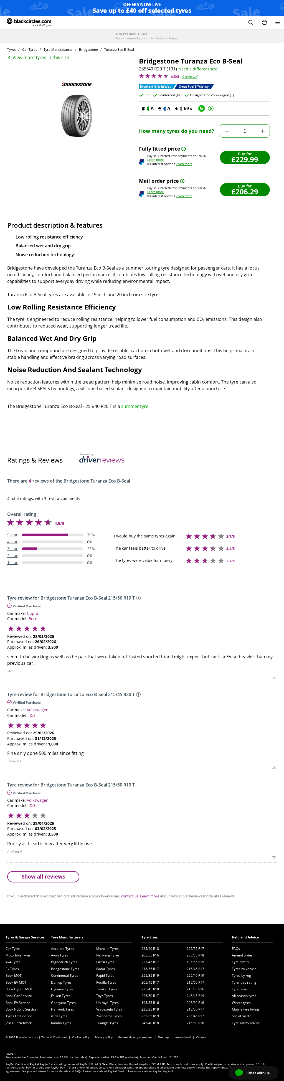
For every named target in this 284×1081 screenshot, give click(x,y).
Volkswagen (38, 709)
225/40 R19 (195, 975)
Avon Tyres (59, 955)
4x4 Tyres (13, 962)
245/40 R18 (150, 1023)
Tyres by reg (241, 975)
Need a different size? (198, 69)
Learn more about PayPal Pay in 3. (151, 1071)
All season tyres (244, 995)
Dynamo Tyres (62, 989)
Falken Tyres (60, 995)
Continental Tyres (64, 975)
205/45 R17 (150, 982)
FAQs (236, 948)
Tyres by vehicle (244, 968)
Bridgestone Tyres (65, 968)
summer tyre (134, 406)
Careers (201, 1037)
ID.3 (32, 715)
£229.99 (244, 159)
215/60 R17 (195, 982)
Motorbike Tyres (18, 955)
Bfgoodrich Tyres (64, 962)
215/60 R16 (195, 1023)
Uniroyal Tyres (107, 1002)
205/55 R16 (150, 955)
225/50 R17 (150, 995)
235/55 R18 (195, 955)
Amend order (242, 955)
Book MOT (14, 975)
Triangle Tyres (107, 1023)
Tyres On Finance (19, 1016)
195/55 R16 (150, 1002)
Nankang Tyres (108, 955)
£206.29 (244, 191)
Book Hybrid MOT (19, 989)
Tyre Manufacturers (67, 937)
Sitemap (163, 1037)
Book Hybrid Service (21, 1009)
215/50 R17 (195, 1009)
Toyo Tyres (104, 995)
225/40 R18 (150, 948)
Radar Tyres (105, 968)
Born (33, 618)
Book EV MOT (16, 982)
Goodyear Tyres (63, 1002)
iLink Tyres (59, 1016)
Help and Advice (245, 937)
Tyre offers (240, 962)
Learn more (155, 160)
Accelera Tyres (62, 948)
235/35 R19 (150, 1009)
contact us (129, 896)
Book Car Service (19, 995)
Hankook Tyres (62, 1009)
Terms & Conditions (54, 1037)
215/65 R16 (195, 989)
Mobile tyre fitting (245, 1009)
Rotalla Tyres (106, 982)
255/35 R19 (150, 975)
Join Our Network (19, 1023)
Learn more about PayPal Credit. (104, 1071)
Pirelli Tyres (105, 962)
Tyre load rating (244, 982)
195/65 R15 (195, 962)
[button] (250, 22)
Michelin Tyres (107, 948)
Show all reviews (43, 876)
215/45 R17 (195, 968)
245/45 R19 (195, 995)
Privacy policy (104, 1037)
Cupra (32, 613)
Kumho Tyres (61, 1023)
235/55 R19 (150, 1016)
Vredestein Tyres (109, 1009)
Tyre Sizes (149, 937)
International (182, 1037)
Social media (242, 1016)
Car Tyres (13, 948)
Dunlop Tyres (61, 982)
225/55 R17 (195, 948)
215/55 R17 (150, 968)
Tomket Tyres (106, 989)
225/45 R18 (150, 989)
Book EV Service (18, 1002)
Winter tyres (241, 1002)
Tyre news (240, 989)
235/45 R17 (195, 1016)
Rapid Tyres (105, 975)
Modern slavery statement (135, 1037)
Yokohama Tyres (109, 1016)
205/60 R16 (195, 1002)
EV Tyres (12, 968)
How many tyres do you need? (176, 131)
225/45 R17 (150, 962)
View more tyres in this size (40, 57)
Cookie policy (81, 1037)
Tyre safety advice (246, 1023)
